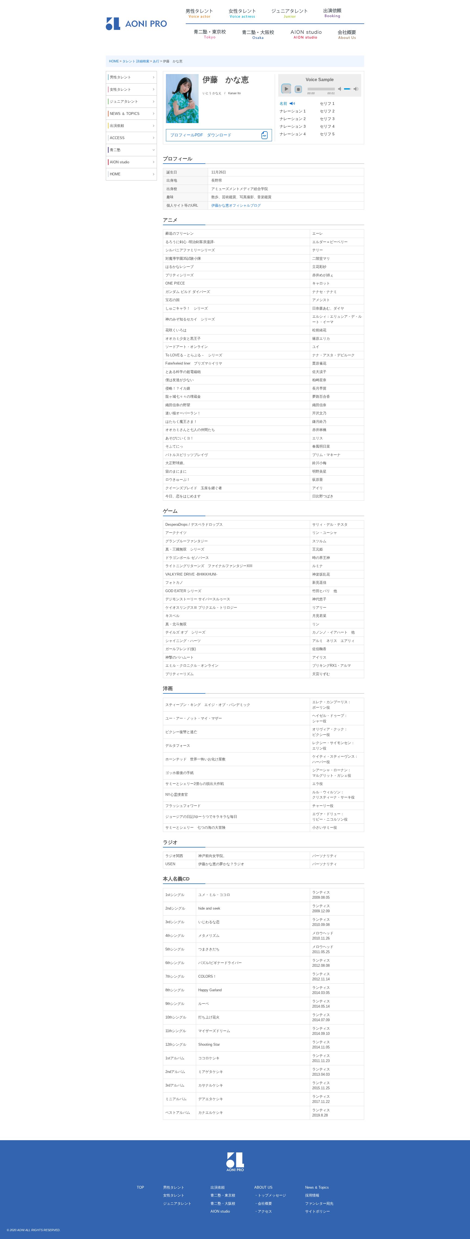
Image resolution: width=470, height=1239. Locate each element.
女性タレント (173, 1195)
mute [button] (340, 89)
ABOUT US (263, 1187)
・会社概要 (263, 1203)
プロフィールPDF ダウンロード (200, 135)
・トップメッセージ (270, 1195)
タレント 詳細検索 (135, 61)
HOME (114, 61)
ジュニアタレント (177, 1203)
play (285, 86)
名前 (284, 103)
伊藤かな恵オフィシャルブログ (236, 205)
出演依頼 (218, 1187)
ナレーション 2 (293, 119)
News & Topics (317, 1187)
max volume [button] (356, 89)
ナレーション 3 (293, 126)
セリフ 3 (328, 119)
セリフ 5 (328, 134)
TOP (140, 1187)
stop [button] (298, 89)
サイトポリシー (317, 1211)
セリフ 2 (328, 111)
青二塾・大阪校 (223, 1203)
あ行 (156, 61)
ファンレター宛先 (319, 1203)
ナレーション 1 (293, 111)
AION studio (220, 1211)
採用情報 (312, 1195)
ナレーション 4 (293, 134)
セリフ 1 (328, 103)
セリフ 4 (328, 126)
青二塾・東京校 (223, 1195)
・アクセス (263, 1211)
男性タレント (173, 1187)
